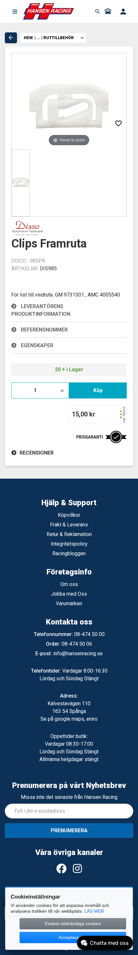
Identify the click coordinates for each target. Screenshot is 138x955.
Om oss (69, 584)
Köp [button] (98, 390)
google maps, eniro (76, 719)
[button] (15, 11)
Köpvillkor (69, 515)
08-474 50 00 (89, 634)
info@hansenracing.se (78, 653)
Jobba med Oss (69, 594)
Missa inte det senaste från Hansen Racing (69, 797)
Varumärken (69, 603)
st (62, 390)
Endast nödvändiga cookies (73, 923)
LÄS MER (94, 911)
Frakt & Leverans (69, 525)
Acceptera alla (72, 937)
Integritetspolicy (69, 544)
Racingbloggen (69, 553)
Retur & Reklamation (69, 534)
